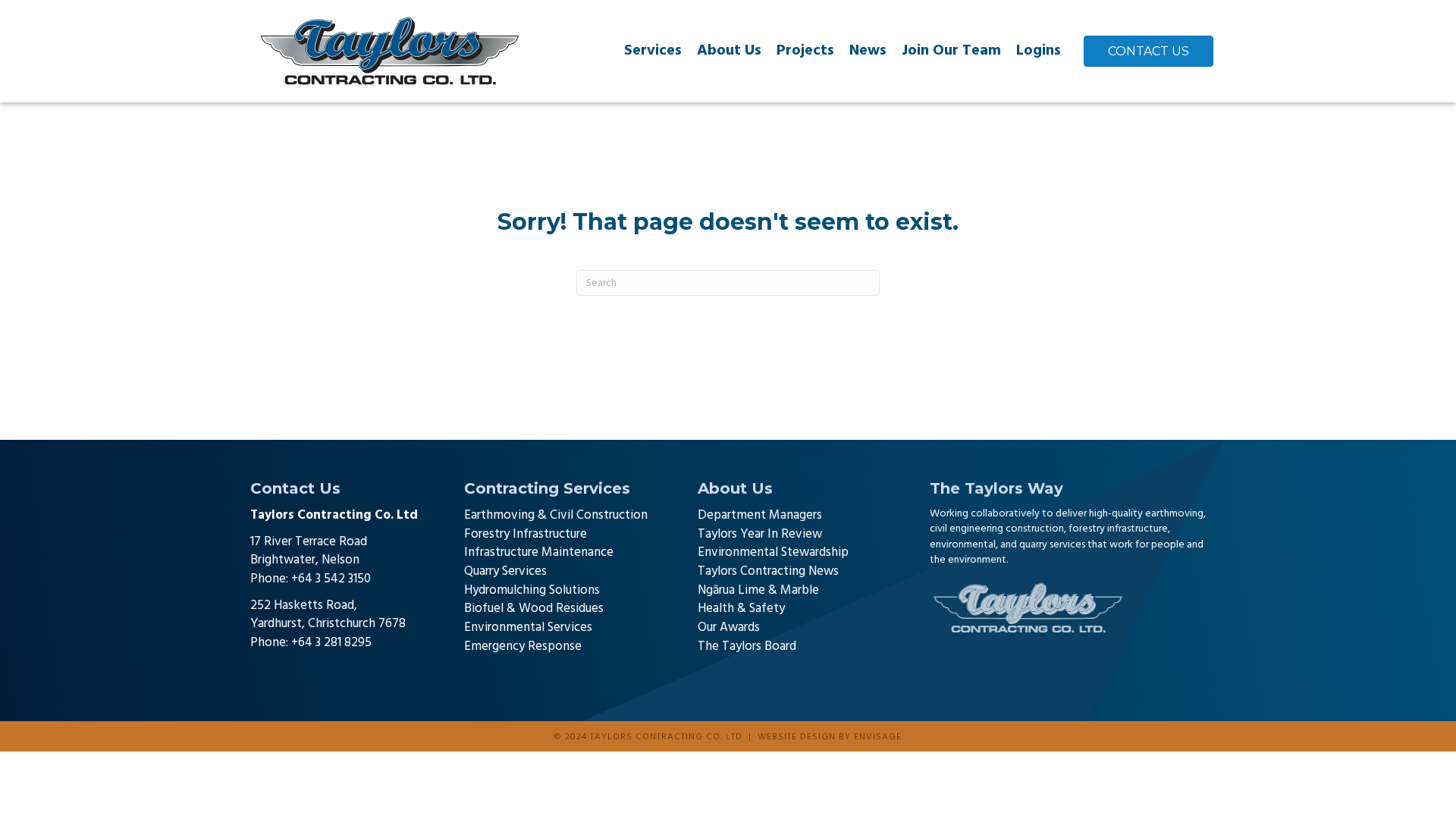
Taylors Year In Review (760, 534)
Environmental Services (528, 627)
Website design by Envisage (830, 737)
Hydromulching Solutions (532, 590)
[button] (261, 672)
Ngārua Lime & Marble (758, 590)
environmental (963, 545)
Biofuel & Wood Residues (534, 608)
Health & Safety (741, 608)
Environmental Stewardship (773, 552)
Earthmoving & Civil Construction (556, 515)
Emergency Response (523, 646)
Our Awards (729, 627)
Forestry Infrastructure (525, 534)
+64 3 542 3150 (331, 579)
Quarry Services (505, 571)
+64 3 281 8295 (331, 642)
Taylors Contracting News (768, 571)
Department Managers (760, 515)
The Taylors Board (747, 646)
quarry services (1052, 545)
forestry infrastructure (1118, 529)
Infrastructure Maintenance (538, 552)
